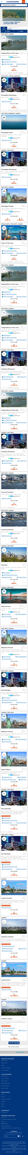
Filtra (8, 31)
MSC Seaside (4, 1081)
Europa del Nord (5, 1070)
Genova (3, 1096)
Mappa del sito (4, 1123)
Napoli (2, 1104)
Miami (2, 1106)
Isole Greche (4, 1063)
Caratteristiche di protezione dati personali (11, 1128)
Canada (3, 879)
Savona (2, 1094)
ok (22, 1136)
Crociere (2, 1052)
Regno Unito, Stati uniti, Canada (12, 224)
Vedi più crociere (14, 1043)
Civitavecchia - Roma (6, 1099)
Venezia (3, 1101)
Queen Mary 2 (4, 1076)
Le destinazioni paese (10, 1052)
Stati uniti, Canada (7, 34)
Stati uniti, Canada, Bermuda (10, 76)
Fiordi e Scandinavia (5, 1068)
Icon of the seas (5, 1086)
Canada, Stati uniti (7, 150)
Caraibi (2, 1065)
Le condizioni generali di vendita (8, 1119)
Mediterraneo (4, 1060)
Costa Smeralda (5, 1078)
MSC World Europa (5, 1083)
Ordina (21, 31)
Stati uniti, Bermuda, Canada (10, 113)
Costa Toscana (4, 1088)
